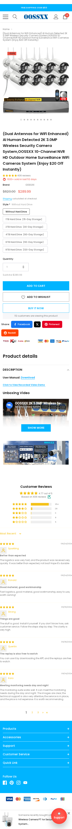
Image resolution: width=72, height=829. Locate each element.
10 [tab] (51, 119)
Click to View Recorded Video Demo (24, 384)
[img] (7, 543)
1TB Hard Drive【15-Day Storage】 (24, 219)
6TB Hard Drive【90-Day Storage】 (25, 242)
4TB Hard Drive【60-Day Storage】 (25, 234)
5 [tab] (34, 119)
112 (15, 315)
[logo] (36, 16)
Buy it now (36, 308)
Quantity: (8, 258)
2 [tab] (24, 119)
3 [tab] (27, 119)
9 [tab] (47, 119)
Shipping (7, 198)
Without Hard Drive (16, 211)
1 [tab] (21, 119)
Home (6, 29)
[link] (6, 783)
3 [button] (38, 712)
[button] (10, 175)
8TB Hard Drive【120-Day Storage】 (25, 249)
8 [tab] (44, 119)
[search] (15, 16)
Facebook (24, 324)
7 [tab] (41, 119)
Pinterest (54, 324)
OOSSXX (29, 184)
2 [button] (32, 712)
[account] (56, 16)
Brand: (6, 184)
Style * (17, 204)
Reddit (12, 333)
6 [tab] (37, 119)
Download (28, 377)
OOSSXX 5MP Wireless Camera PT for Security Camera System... (41, 819)
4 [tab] (31, 119)
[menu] (5, 17)
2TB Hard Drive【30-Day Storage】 (25, 226)
